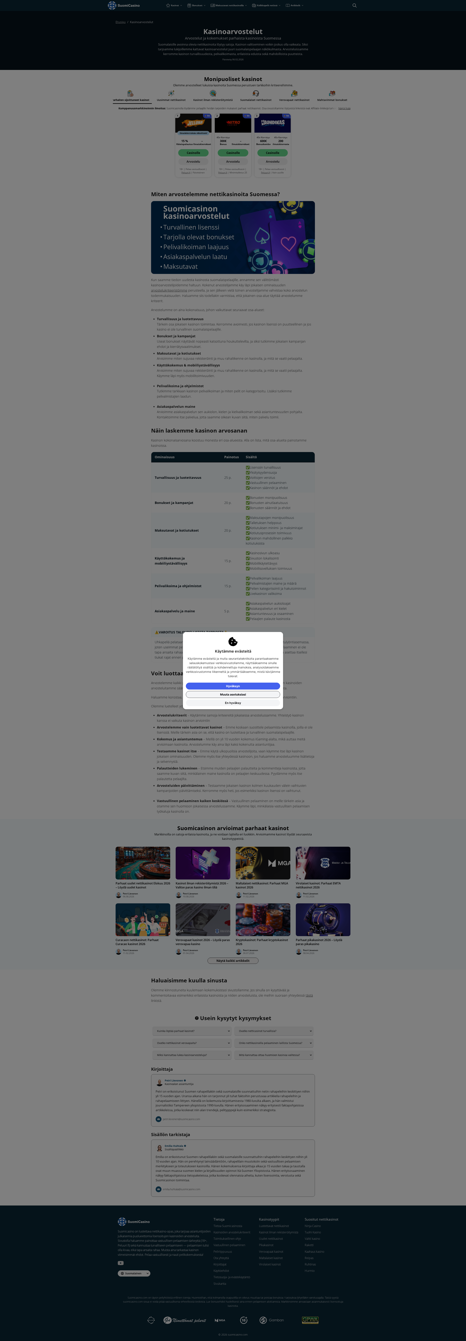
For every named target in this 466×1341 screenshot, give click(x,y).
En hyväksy (233, 703)
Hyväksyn (233, 686)
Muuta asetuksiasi (233, 694)
